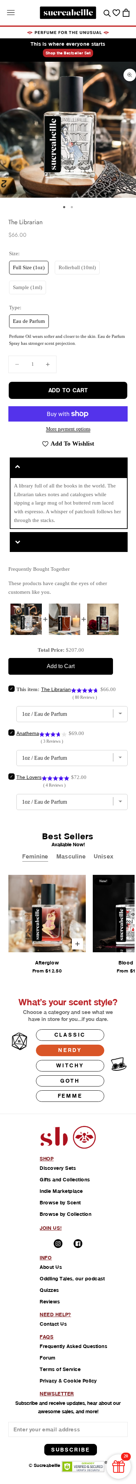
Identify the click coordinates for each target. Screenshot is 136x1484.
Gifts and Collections (65, 1179)
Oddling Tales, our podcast (72, 1278)
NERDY (70, 1050)
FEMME (70, 1096)
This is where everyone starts (68, 44)
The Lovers (28, 777)
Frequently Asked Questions (73, 1346)
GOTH (70, 1081)
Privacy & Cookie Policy (68, 1381)
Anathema (27, 733)
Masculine (70, 856)
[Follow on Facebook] (78, 1243)
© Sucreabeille (44, 1465)
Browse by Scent (60, 1202)
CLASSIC (70, 1035)
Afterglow (47, 963)
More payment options (68, 429)
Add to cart (68, 390)
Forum (47, 1358)
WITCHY (70, 1065)
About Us (51, 1267)
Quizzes (49, 1290)
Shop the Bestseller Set (68, 53)
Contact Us (53, 1324)
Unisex (103, 856)
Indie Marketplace (61, 1191)
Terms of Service (60, 1369)
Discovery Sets (58, 1168)
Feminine (35, 856)
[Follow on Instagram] (58, 1243)
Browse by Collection (65, 1214)
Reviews (50, 1301)
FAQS (47, 1337)
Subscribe (70, 1450)
